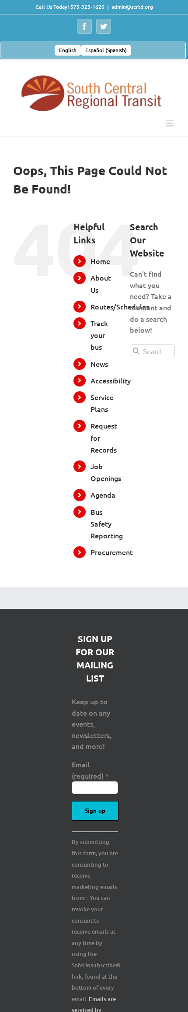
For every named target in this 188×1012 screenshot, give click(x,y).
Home (100, 261)
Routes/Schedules (120, 306)
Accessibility (111, 380)
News (99, 364)
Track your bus (99, 334)
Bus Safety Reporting (107, 523)
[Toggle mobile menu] (170, 123)
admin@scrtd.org (132, 7)
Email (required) (90, 769)
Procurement (112, 552)
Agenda (103, 494)
